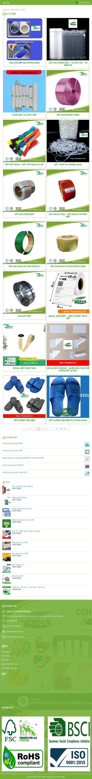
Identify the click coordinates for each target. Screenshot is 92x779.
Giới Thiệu (6, 656)
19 (65, 429)
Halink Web (60, 777)
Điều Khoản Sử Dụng (10, 664)
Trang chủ (6, 10)
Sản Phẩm (15, 10)
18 (61, 429)
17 (57, 429)
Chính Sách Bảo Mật (9, 668)
